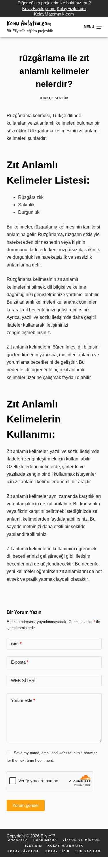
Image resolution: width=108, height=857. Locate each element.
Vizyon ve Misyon (81, 840)
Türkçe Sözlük (54, 98)
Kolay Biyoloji (23, 851)
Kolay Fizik (58, 851)
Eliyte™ (48, 835)
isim (16, 643)
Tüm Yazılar (88, 851)
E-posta (20, 662)
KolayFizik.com (71, 8)
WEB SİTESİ (23, 680)
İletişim (33, 845)
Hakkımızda (45, 840)
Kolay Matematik (65, 845)
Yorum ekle (23, 700)
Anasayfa (18, 840)
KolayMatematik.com (54, 14)
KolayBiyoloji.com (39, 8)
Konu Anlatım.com (29, 23)
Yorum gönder (25, 805)
